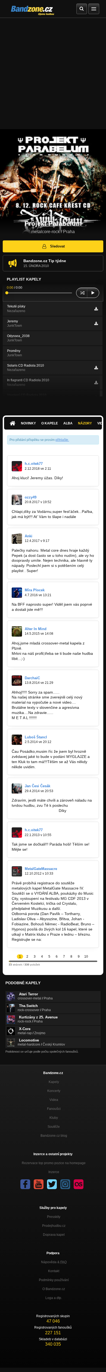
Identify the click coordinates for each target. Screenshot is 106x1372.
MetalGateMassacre (41, 869)
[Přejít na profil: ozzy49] (17, 500)
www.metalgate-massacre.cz (67, 939)
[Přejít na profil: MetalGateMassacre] (17, 871)
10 (86, 956)
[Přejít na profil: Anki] (17, 538)
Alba (68, 423)
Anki (28, 536)
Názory (85, 423)
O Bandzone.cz (53, 1289)
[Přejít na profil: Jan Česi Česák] (17, 788)
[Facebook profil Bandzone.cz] (25, 1184)
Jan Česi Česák (37, 786)
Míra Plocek (35, 590)
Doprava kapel (54, 1235)
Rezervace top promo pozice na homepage (54, 1163)
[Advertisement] (53, 73)
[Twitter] (52, 1184)
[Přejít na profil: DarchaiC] (17, 680)
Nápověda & (54, 1262)
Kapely (54, 1082)
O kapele (49, 423)
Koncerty (53, 1091)
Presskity (53, 1217)
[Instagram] (65, 1184)
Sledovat (57, 246)
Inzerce (53, 1172)
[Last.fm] (78, 1184)
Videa (53, 1100)
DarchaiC (32, 678)
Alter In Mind (35, 629)
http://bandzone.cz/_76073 (35, 810)
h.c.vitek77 (34, 464)
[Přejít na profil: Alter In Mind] (17, 631)
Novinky (28, 423)
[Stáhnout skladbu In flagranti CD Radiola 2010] (96, 383)
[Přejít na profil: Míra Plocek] (17, 592)
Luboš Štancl (36, 737)
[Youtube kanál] (38, 1184)
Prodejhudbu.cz (54, 1226)
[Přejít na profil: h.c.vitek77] (17, 466)
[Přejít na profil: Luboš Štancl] (17, 740)
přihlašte (61, 440)
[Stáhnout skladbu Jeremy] (96, 323)
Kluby (53, 1118)
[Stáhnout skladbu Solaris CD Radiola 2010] (96, 368)
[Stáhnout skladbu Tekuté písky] (96, 309)
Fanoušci (54, 1109)
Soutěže (54, 1127)
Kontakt (53, 1271)
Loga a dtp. (53, 1298)
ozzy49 (30, 497)
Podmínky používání (54, 1280)
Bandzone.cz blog (53, 1136)
